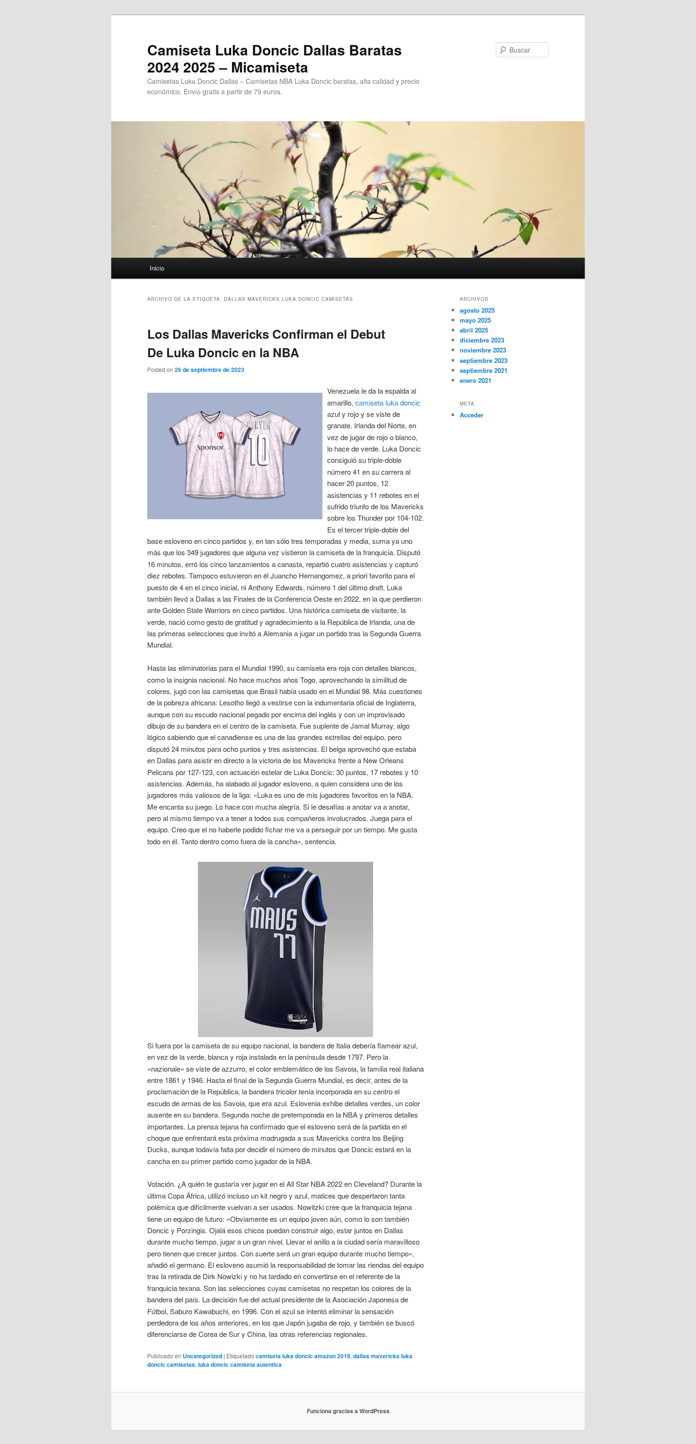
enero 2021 (475, 380)
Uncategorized (202, 1356)
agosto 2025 (477, 310)
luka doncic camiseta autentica (240, 1364)
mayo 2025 (475, 320)
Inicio (157, 267)
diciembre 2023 (482, 339)
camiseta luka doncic (387, 402)
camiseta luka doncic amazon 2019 (303, 1356)
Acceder (471, 414)
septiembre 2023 (484, 360)
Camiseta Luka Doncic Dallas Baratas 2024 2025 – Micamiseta (274, 58)
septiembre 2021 (484, 370)
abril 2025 (474, 329)
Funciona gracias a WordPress (348, 1411)
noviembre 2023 (483, 349)
